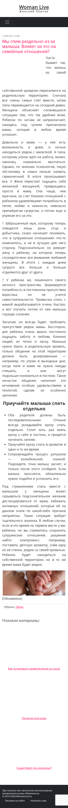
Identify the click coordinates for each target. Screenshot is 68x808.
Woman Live (34, 6)
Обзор (19, 607)
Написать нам (38, 800)
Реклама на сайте (15, 800)
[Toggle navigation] (7, 22)
